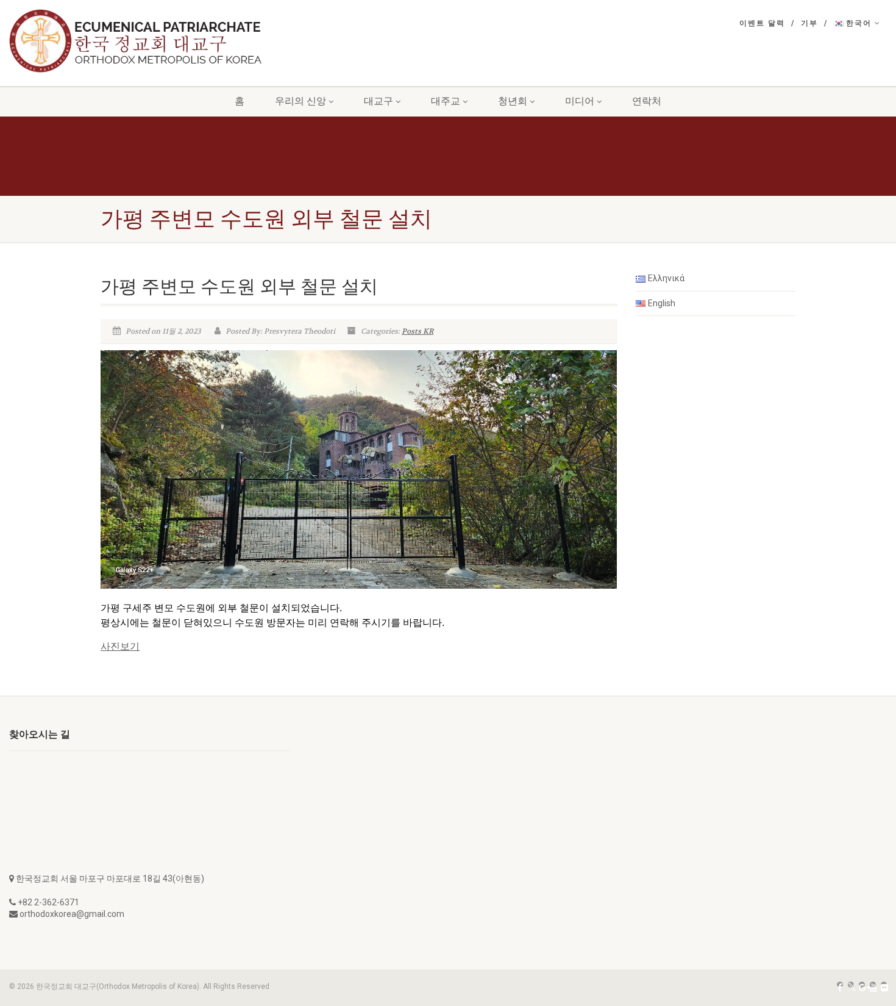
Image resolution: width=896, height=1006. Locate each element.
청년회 (512, 101)
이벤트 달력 (762, 23)
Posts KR (417, 331)
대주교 (445, 101)
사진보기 (120, 646)
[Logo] (149, 41)
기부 (809, 23)
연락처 (646, 101)
